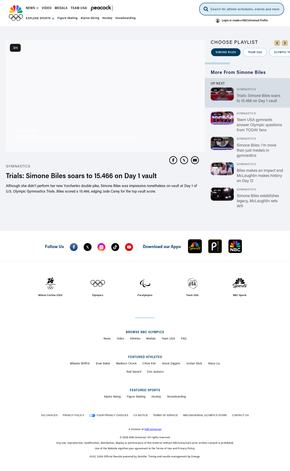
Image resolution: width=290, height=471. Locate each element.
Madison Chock (126, 363)
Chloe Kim (149, 363)
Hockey (156, 397)
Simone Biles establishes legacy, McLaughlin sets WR (258, 201)
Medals (151, 339)
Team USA (168, 339)
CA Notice (140, 415)
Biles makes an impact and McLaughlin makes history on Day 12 (260, 176)
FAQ (184, 339)
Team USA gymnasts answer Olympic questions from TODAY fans (259, 125)
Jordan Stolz (194, 363)
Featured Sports (145, 390)
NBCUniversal (152, 429)
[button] (32, 9)
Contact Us (240, 415)
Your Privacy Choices (112, 415)
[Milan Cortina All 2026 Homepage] (16, 13)
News (107, 339)
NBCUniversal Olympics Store (205, 415)
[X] (88, 247)
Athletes (135, 339)
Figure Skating (136, 397)
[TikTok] (115, 247)
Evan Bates (103, 363)
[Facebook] (74, 247)
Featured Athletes (145, 357)
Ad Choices (49, 415)
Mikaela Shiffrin (80, 363)
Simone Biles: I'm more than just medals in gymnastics (256, 151)
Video (120, 339)
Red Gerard (133, 372)
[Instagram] (101, 247)
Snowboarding (176, 397)
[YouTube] (129, 247)
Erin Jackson (155, 372)
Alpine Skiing (112, 397)
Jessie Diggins (171, 363)
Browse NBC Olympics (145, 332)
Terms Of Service (165, 415)
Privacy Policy (73, 415)
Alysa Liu (214, 363)
